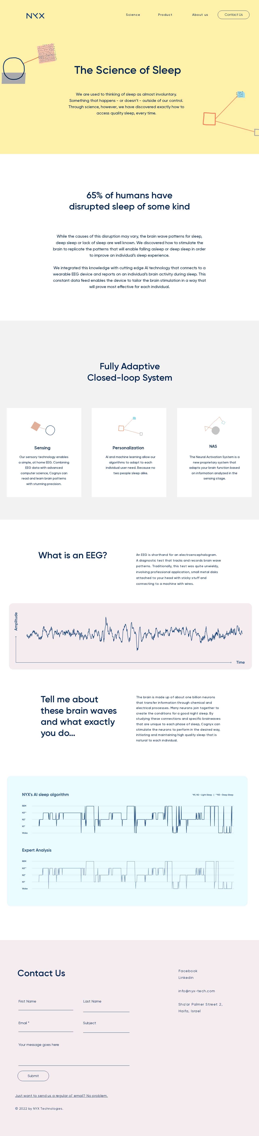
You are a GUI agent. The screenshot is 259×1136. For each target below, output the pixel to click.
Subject (89, 1023)
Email (22, 1023)
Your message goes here (38, 1044)
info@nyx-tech (192, 991)
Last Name (92, 1001)
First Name (27, 1001)
